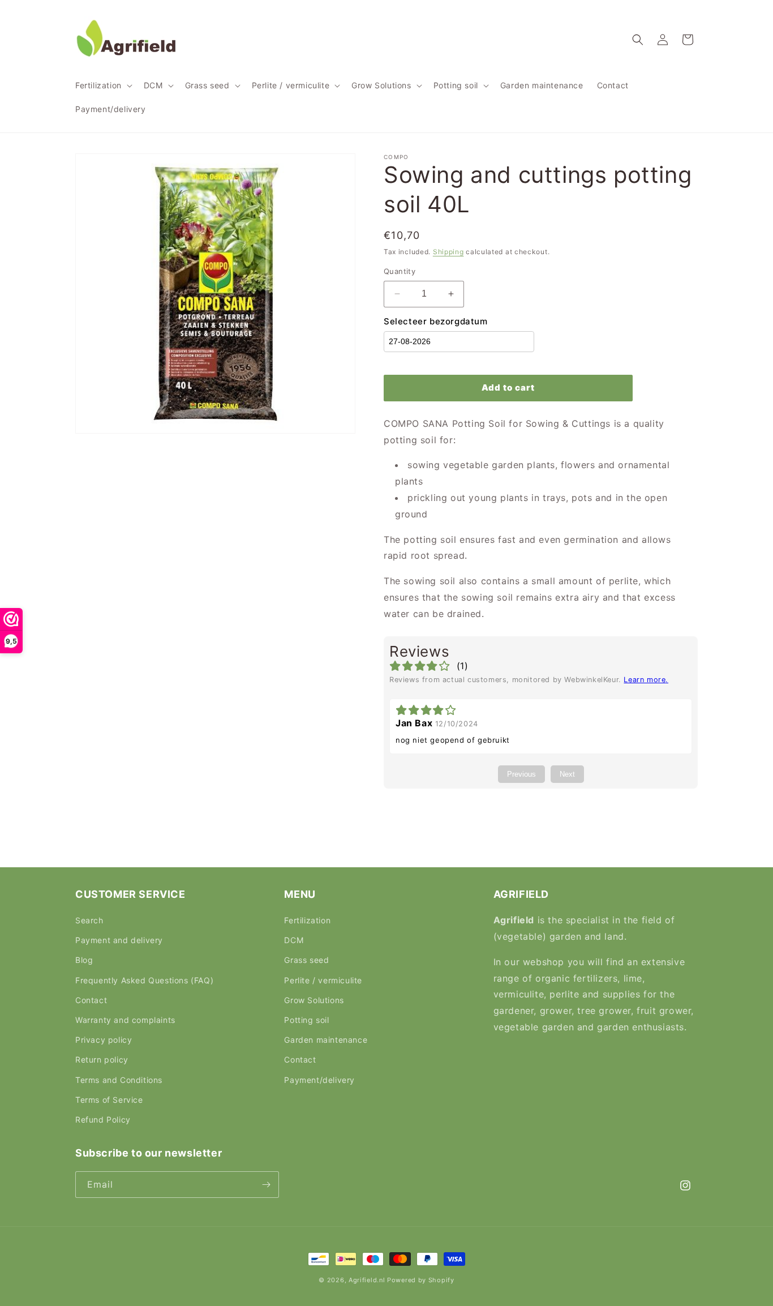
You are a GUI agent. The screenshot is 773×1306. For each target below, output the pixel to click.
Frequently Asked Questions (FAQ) (144, 980)
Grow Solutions (313, 1000)
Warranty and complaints (125, 1020)
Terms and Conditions (118, 1080)
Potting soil (306, 1020)
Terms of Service (109, 1099)
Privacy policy (103, 1039)
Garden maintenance (325, 1039)
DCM (293, 940)
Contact (91, 1000)
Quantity (399, 271)
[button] (102, 85)
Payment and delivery (119, 940)
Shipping (448, 251)
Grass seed (306, 960)
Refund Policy (103, 1119)
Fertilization (307, 920)
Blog (84, 960)
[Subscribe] (266, 1184)
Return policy (101, 1059)
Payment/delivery (319, 1080)
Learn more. (646, 679)
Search (89, 920)
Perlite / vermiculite (323, 980)
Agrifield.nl (367, 1280)
